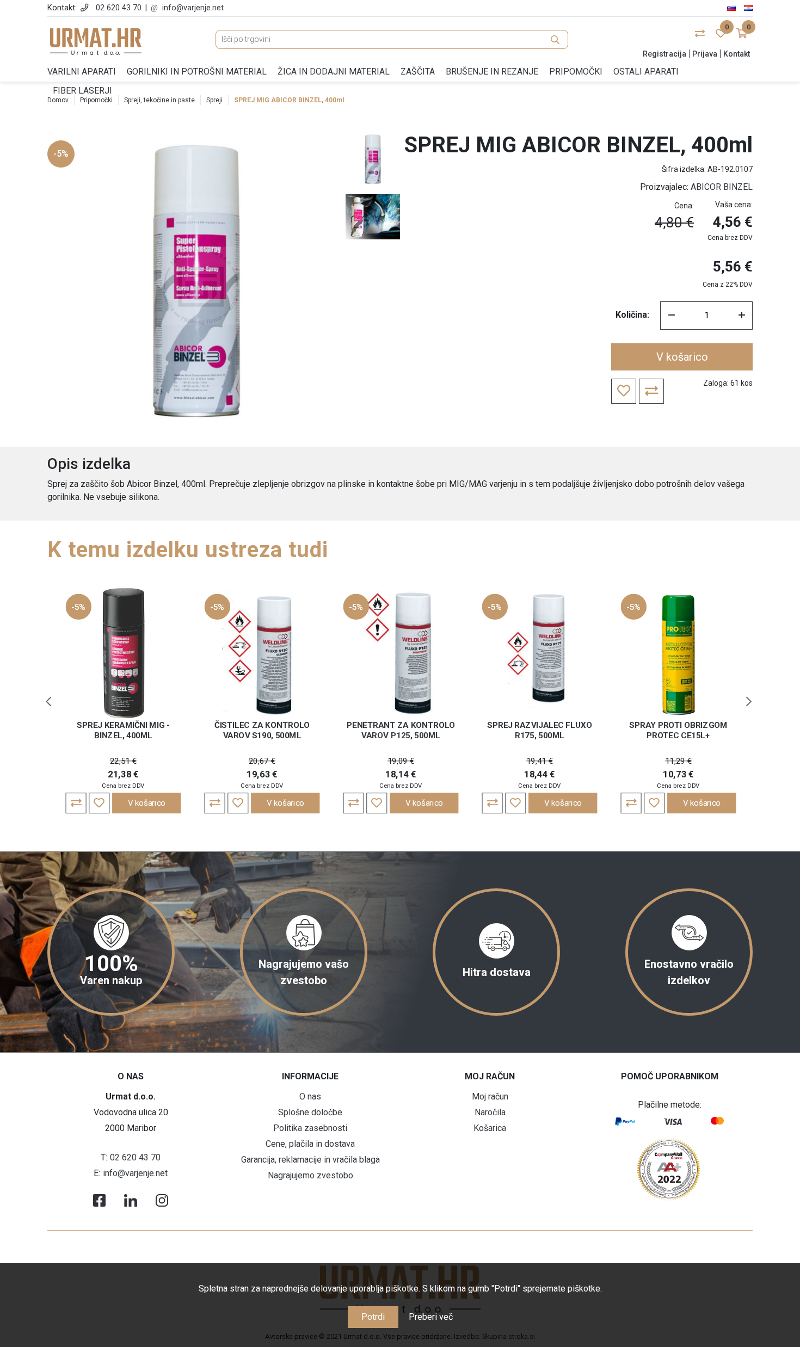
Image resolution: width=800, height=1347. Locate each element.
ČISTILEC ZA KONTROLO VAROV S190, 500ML (262, 730)
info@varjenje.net (193, 8)
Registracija (664, 54)
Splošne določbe (310, 1112)
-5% (61, 154)
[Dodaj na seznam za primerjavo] (76, 803)
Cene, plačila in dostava (310, 1144)
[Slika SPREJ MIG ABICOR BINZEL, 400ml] (373, 159)
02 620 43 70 (118, 8)
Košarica (489, 1128)
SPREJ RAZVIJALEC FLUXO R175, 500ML (539, 730)
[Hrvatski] (748, 7)
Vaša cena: (734, 204)
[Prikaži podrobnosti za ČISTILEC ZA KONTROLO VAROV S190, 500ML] (262, 653)
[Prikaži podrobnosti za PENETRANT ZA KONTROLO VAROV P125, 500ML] (401, 653)
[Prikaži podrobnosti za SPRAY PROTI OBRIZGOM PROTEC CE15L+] (678, 653)
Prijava (704, 54)
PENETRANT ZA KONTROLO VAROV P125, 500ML (401, 730)
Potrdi (373, 1317)
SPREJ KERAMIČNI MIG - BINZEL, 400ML (123, 730)
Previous (48, 701)
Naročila (490, 1112)
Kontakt (736, 54)
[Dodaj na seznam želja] (99, 803)
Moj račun (490, 1096)
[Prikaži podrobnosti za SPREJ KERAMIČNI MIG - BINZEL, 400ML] (123, 653)
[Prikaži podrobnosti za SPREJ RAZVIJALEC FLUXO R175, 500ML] (540, 653)
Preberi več (431, 1317)
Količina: (632, 315)
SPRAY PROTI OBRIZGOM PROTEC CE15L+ (678, 730)
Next (748, 701)
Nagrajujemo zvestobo (310, 1175)
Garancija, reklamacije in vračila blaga (310, 1159)
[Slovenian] (731, 7)
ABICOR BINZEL (722, 187)
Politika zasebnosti (310, 1128)
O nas (310, 1096)
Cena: (684, 205)
